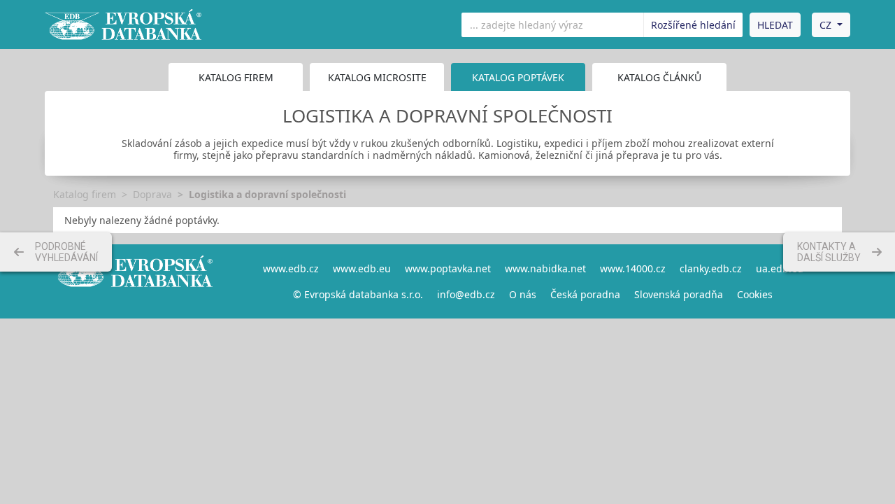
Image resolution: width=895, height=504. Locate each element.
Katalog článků (659, 77)
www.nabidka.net (545, 268)
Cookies (755, 294)
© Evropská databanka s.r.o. (358, 294)
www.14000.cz (633, 268)
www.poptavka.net (448, 268)
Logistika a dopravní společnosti (267, 194)
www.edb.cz (291, 268)
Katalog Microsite (377, 77)
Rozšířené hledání (693, 24)
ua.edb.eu (779, 268)
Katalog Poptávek (518, 77)
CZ (825, 24)
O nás (522, 294)
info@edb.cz (466, 294)
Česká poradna (585, 294)
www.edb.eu (362, 268)
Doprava (152, 194)
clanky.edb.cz (711, 268)
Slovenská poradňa (678, 294)
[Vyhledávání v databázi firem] (133, 281)
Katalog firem (236, 77)
